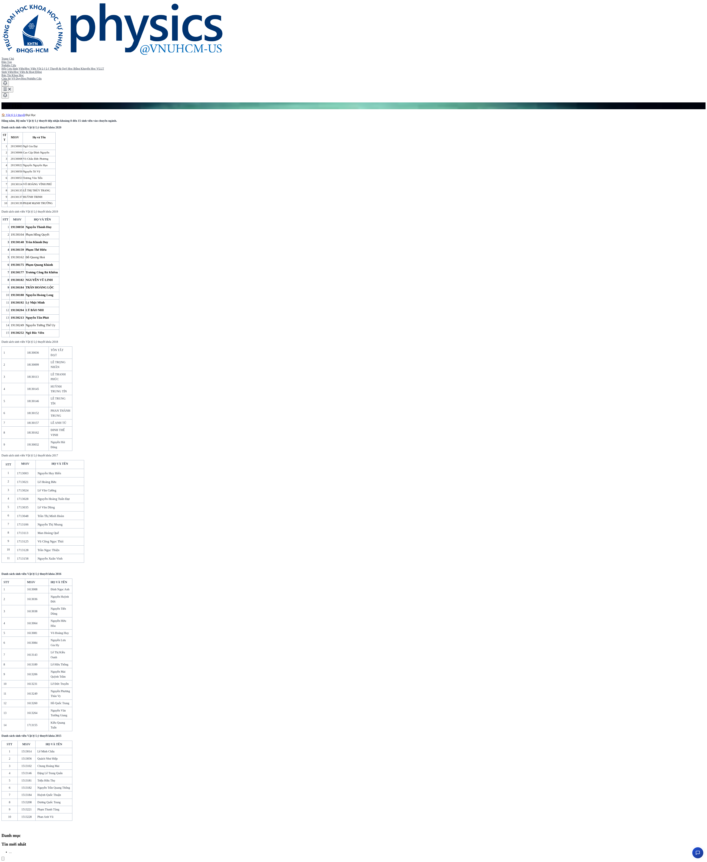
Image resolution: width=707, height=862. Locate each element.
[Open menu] (7, 89)
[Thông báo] (5, 83)
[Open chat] (697, 852)
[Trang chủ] (113, 55)
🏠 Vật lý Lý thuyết (13, 115)
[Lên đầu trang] (2, 859)
